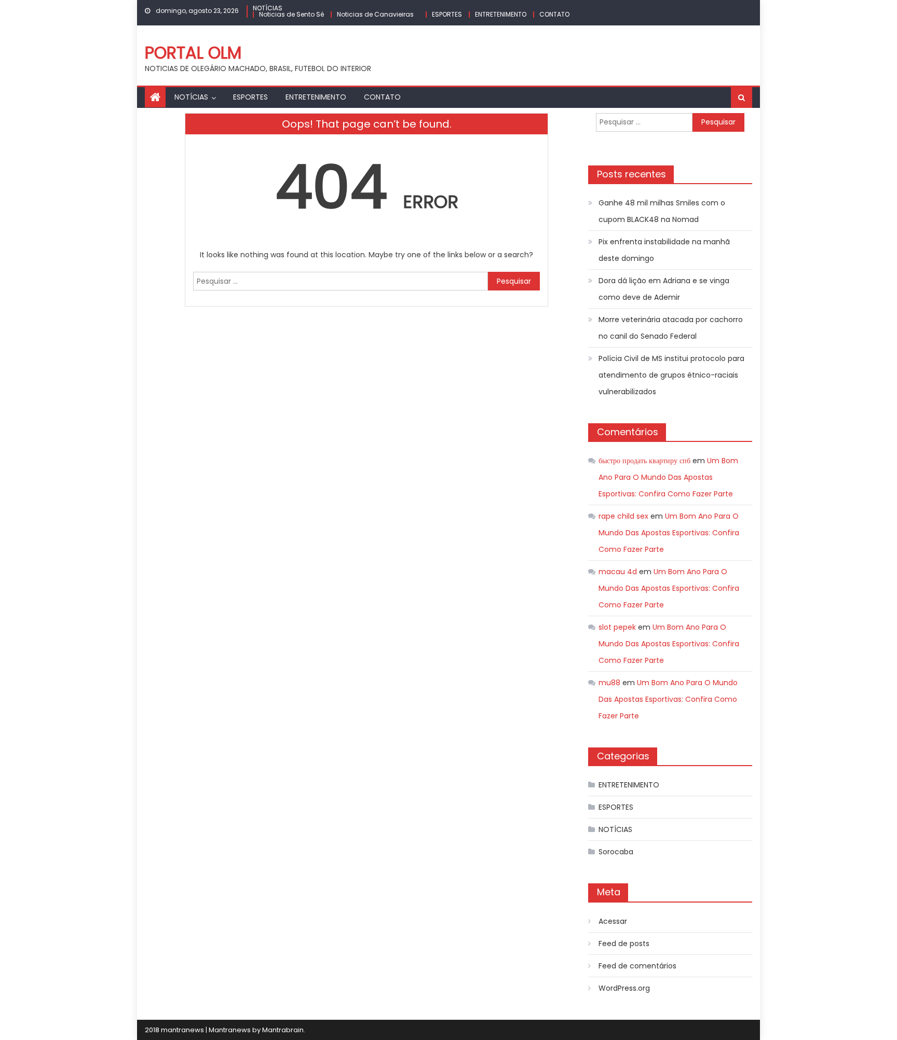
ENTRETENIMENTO (500, 14)
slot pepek (617, 627)
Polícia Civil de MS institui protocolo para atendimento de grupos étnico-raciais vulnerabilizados (671, 375)
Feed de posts (624, 943)
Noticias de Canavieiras (375, 14)
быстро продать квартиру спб (644, 460)
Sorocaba (616, 852)
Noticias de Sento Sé (291, 14)
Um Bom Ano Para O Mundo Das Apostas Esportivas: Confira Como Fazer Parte (668, 477)
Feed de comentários (637, 966)
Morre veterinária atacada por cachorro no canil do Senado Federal (671, 327)
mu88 (609, 682)
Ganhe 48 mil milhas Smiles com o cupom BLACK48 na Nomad (662, 211)
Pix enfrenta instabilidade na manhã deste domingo (664, 250)
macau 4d (618, 571)
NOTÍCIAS (267, 8)
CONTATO (554, 14)
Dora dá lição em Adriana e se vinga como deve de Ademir (664, 288)
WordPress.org (624, 988)
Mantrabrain (283, 1030)
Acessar (613, 921)
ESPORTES (447, 14)
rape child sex (623, 516)
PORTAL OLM (193, 52)
